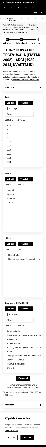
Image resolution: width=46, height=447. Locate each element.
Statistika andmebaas (19, 25)
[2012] (23, 134)
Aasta (7, 97)
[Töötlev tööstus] (23, 343)
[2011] (23, 138)
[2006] (23, 158)
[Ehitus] (23, 352)
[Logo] (10, 18)
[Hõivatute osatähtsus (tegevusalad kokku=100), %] (23, 259)
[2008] (23, 150)
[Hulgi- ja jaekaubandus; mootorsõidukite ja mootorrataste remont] (23, 356)
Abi (35, 12)
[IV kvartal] (23, 202)
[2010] (23, 142)
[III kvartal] (23, 198)
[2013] (23, 129)
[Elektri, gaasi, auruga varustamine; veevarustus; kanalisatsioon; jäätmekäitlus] (23, 348)
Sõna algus (13, 108)
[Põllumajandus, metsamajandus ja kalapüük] (23, 335)
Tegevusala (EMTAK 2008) (16, 303)
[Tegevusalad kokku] (23, 331)
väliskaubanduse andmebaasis (25, 80)
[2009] (23, 146)
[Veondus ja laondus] (23, 360)
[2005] (23, 162)
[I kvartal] (23, 190)
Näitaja (8, 238)
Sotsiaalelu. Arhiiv (17, 27)
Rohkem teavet (11, 430)
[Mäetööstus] (23, 339)
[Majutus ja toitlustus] (23, 364)
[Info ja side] (23, 368)
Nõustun (27, 437)
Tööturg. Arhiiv (31, 27)
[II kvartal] (23, 194)
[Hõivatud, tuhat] (23, 255)
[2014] (23, 125)
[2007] (23, 154)
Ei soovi (11, 437)
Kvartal (8, 173)
